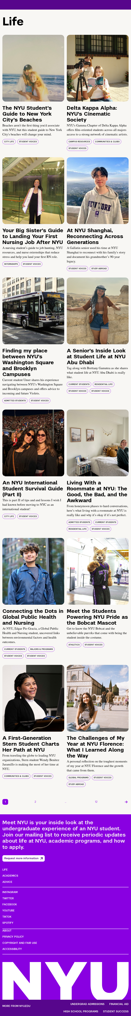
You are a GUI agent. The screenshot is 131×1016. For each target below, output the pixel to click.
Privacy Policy (13, 936)
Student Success (116, 1011)
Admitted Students (15, 400)
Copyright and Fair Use (19, 943)
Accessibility (12, 949)
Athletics (74, 644)
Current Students (79, 384)
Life (5, 869)
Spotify (7, 923)
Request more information (21, 858)
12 (96, 801)
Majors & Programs (41, 649)
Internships (11, 264)
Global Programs (79, 777)
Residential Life (104, 384)
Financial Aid (119, 1004)
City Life (9, 141)
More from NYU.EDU (16, 1006)
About (7, 930)
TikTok (6, 916)
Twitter (8, 898)
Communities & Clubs (107, 141)
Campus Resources (79, 141)
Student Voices (28, 141)
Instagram (10, 892)
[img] (33, 68)
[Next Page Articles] (126, 802)
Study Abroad (99, 268)
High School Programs (80, 1011)
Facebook (9, 904)
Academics (10, 875)
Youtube (8, 910)
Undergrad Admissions (87, 1004)
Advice (7, 882)
